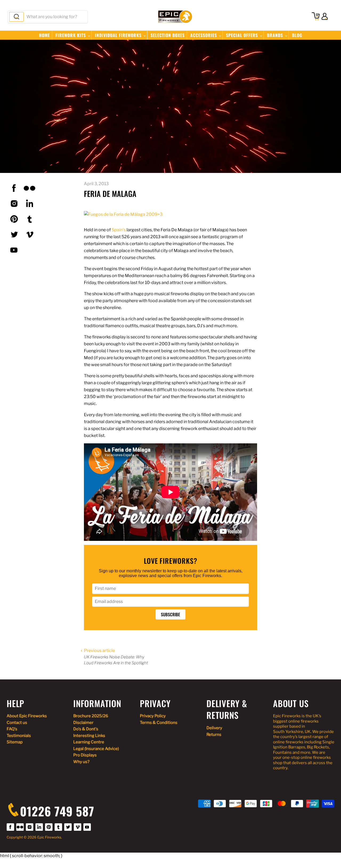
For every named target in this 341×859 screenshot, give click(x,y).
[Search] (16, 17)
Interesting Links (89, 735)
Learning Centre (88, 742)
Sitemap (15, 742)
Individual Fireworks (119, 35)
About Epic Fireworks (27, 716)
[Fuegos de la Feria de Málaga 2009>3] (123, 214)
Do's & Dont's (85, 729)
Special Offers (242, 35)
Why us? (81, 761)
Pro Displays (85, 755)
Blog (297, 35)
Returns (213, 734)
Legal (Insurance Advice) (96, 748)
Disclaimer (83, 722)
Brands (275, 35)
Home (44, 35)
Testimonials (19, 735)
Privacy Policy (153, 716)
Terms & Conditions (158, 722)
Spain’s (119, 229)
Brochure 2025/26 (90, 716)
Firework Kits (71, 35)
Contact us (17, 722)
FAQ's (12, 729)
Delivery (214, 728)
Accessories (204, 35)
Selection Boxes (168, 35)
